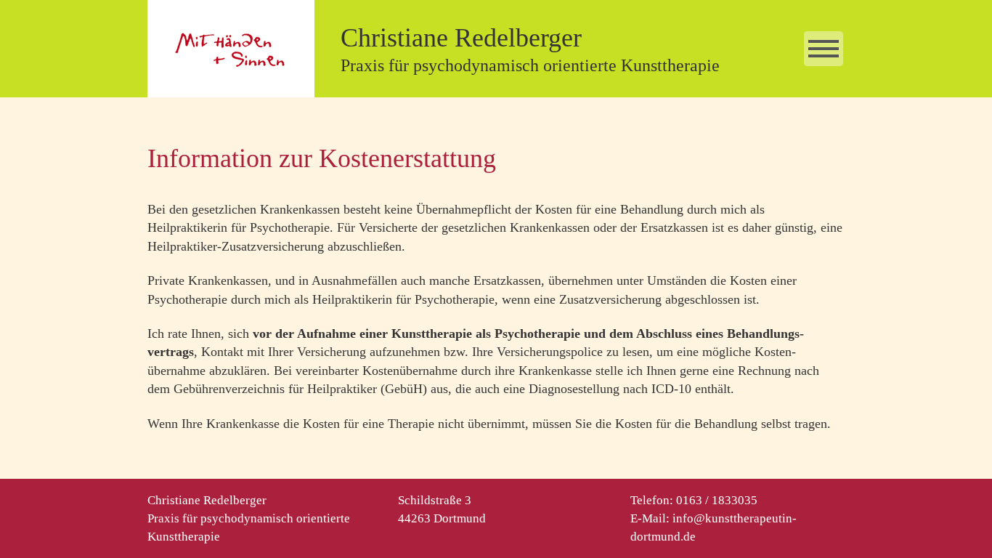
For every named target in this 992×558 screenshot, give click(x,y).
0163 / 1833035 (716, 500)
